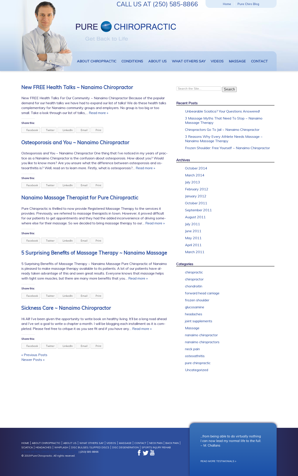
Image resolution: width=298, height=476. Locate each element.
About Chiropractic (96, 61)
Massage (237, 61)
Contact (259, 61)
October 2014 (196, 168)
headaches (193, 314)
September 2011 (198, 210)
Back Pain (172, 443)
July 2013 (192, 182)
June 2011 (193, 231)
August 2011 (195, 217)
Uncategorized (196, 370)
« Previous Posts (34, 355)
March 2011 (194, 252)
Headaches (43, 447)
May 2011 (193, 238)
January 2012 (195, 196)
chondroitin (193, 286)
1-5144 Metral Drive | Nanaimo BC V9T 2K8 (49, 451)
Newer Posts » (33, 359)
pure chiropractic (198, 363)
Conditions (132, 61)
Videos (217, 61)
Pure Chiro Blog (248, 4)
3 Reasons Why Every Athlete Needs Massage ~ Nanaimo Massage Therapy (224, 138)
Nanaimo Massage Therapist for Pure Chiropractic (79, 197)
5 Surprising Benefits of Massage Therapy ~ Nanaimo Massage (94, 252)
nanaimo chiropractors (202, 342)
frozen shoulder (197, 300)
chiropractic (194, 272)
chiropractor (194, 279)
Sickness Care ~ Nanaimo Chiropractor (66, 308)
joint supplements (198, 321)
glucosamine (194, 307)
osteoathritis (195, 356)
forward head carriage (202, 293)
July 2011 (192, 224)
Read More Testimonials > (218, 461)
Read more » (98, 113)
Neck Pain (156, 443)
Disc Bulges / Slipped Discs (90, 447)
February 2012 (196, 189)
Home (227, 4)
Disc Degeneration (125, 447)
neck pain (192, 349)
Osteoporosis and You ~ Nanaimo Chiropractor (75, 142)
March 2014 (194, 175)
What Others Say (189, 61)
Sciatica (27, 447)
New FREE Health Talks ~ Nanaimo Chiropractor (77, 87)
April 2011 (193, 245)
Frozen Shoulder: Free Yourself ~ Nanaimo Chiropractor (227, 148)
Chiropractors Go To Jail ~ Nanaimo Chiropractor (222, 129)
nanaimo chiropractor (201, 335)
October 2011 (196, 203)
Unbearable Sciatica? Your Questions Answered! (222, 111)
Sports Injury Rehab (156, 447)
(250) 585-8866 (175, 4)
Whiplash (61, 447)
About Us (157, 61)
